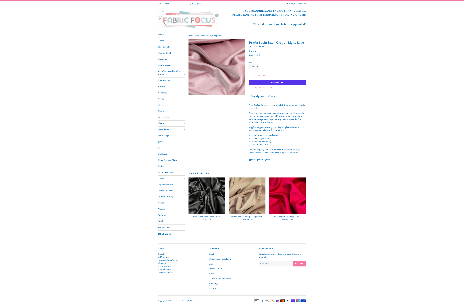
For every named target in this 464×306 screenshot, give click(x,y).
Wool (171, 221)
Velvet (161, 203)
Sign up (198, 4)
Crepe (171, 105)
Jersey (171, 142)
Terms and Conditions (168, 260)
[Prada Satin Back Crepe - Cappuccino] (247, 195)
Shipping (162, 263)
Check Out (302, 4)
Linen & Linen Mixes (167, 160)
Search (161, 254)
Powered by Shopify (189, 301)
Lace (160, 148)
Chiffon (161, 87)
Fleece (171, 123)
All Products (163, 257)
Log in (190, 4)
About (161, 41)
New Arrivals (164, 47)
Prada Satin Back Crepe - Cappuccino (247, 217)
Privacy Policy (164, 266)
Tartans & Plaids (171, 191)
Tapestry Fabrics (165, 185)
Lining (171, 166)
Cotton (171, 99)
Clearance (162, 59)
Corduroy (171, 93)
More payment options (263, 87)
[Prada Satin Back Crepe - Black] (206, 195)
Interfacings (163, 136)
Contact (272, 96)
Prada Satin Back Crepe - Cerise (287, 217)
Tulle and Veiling (165, 197)
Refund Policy (164, 269)
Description (257, 96)
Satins (171, 178)
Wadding (162, 215)
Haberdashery (171, 129)
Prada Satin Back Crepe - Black (206, 217)
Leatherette (163, 154)
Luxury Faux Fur (171, 172)
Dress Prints (163, 117)
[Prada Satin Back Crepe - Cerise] (287, 195)
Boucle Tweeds (164, 65)
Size (250, 62)
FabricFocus (176, 301)
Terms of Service (165, 273)
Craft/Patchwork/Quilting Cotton (171, 73)
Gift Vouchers (164, 227)
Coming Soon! (164, 53)
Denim (161, 111)
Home (161, 35)
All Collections (164, 80)
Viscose (171, 209)
